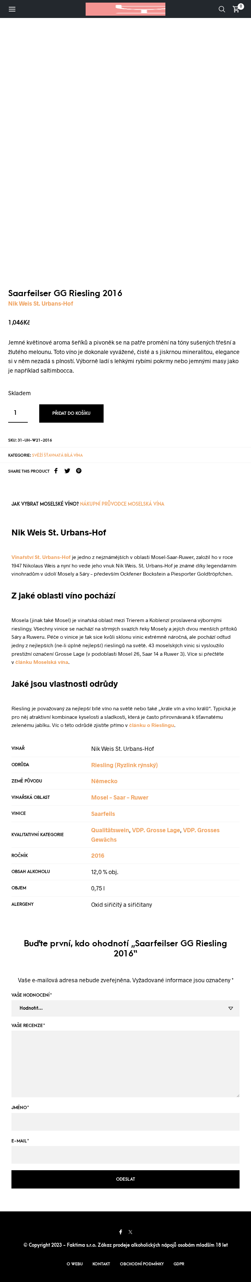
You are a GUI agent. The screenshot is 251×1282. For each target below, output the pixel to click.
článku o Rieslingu (151, 725)
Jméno (20, 1107)
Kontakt (101, 1264)
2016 (97, 855)
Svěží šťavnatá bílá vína (57, 455)
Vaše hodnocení (31, 995)
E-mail (20, 1141)
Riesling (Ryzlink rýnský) (124, 764)
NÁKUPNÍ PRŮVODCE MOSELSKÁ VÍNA (122, 504)
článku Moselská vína (41, 662)
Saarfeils (103, 813)
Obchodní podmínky (142, 1264)
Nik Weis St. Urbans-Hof (40, 303)
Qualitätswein (110, 830)
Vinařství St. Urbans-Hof (41, 557)
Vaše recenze (28, 1025)
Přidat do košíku (71, 413)
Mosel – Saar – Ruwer (119, 797)
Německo (104, 780)
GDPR (179, 1264)
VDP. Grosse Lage (156, 830)
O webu (75, 1264)
